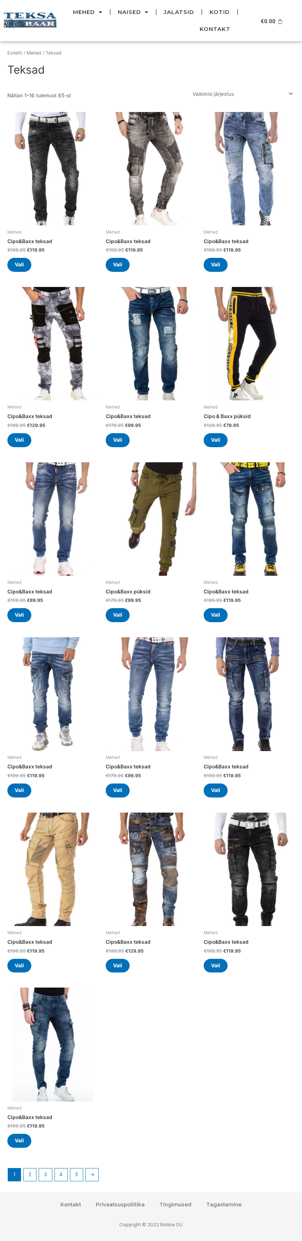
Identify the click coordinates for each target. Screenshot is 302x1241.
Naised (129, 11)
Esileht (14, 53)
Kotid (220, 11)
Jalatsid (179, 11)
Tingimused (175, 1204)
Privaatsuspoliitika (120, 1204)
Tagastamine (224, 1204)
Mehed (84, 11)
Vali (19, 264)
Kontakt (215, 28)
